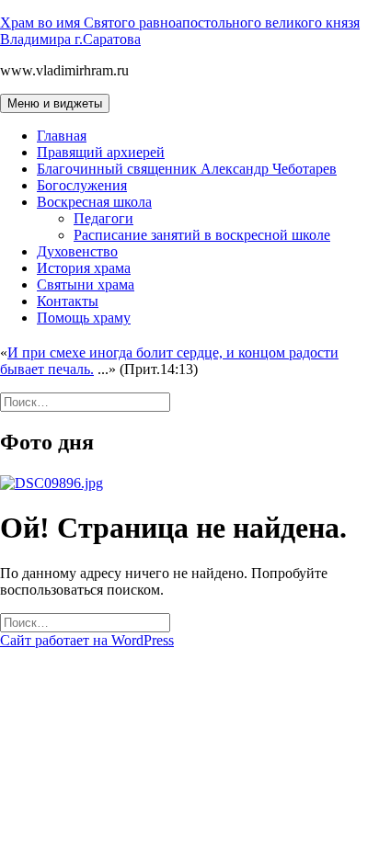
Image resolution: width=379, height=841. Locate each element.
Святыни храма (85, 284)
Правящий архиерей (101, 152)
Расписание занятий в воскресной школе (202, 235)
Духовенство (77, 251)
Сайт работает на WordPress (87, 640)
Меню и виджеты (54, 103)
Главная (61, 135)
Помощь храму (84, 317)
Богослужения (82, 185)
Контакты (67, 301)
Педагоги (103, 218)
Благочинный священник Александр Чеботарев (187, 168)
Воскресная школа (94, 202)
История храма (84, 268)
